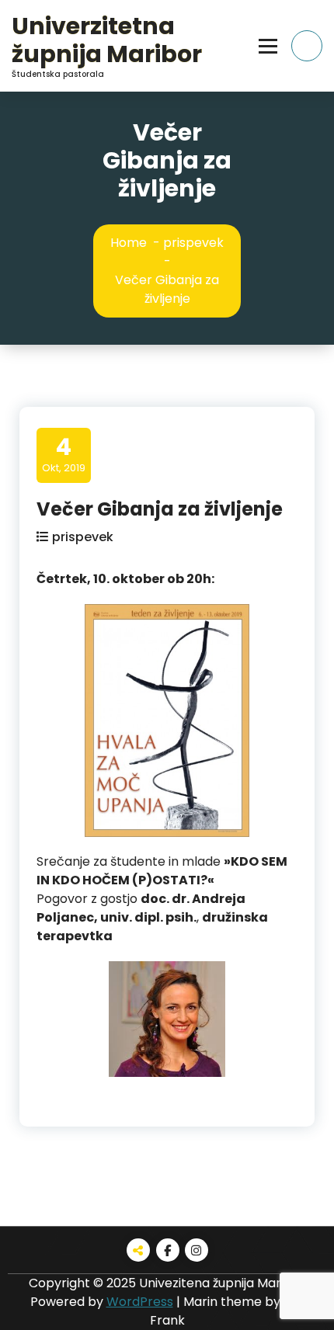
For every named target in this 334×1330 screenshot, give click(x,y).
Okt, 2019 (63, 454)
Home (128, 243)
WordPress (139, 1302)
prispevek (193, 243)
